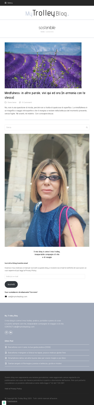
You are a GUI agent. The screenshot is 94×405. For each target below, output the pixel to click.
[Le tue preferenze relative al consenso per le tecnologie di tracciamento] (4, 403)
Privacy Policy (30, 270)
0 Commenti (27, 102)
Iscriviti (11, 284)
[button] (9, 3)
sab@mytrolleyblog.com (17, 297)
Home (42, 32)
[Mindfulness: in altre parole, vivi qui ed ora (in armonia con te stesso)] (43, 65)
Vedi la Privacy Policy (13, 389)
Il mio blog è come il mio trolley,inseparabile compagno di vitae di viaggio (47, 254)
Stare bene (12, 102)
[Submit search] (87, 127)
